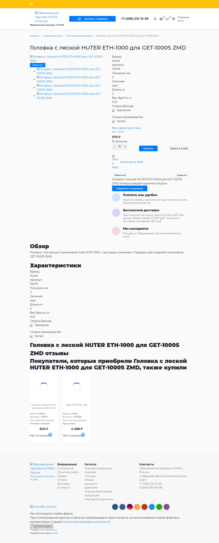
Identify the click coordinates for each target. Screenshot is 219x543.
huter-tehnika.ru (47, 529)
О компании (65, 468)
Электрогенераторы (98, 468)
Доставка (63, 483)
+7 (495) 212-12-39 (134, 19)
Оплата (62, 479)
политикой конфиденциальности (86, 521)
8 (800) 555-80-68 (150, 487)
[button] (50, 434)
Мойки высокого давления (91, 483)
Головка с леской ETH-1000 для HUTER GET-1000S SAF (44, 406)
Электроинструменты (99, 499)
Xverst (54, 533)
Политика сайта (67, 472)
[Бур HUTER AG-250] (77, 386)
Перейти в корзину (129, 188)
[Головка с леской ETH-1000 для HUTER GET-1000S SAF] (44, 386)
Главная (34, 35)
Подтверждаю (41, 526)
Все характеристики (126, 128)
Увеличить (37, 65)
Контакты (63, 487)
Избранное (120, 175)
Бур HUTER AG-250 (76, 404)
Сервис (62, 476)
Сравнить (182, 175)
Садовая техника (53, 35)
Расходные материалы (79, 35)
